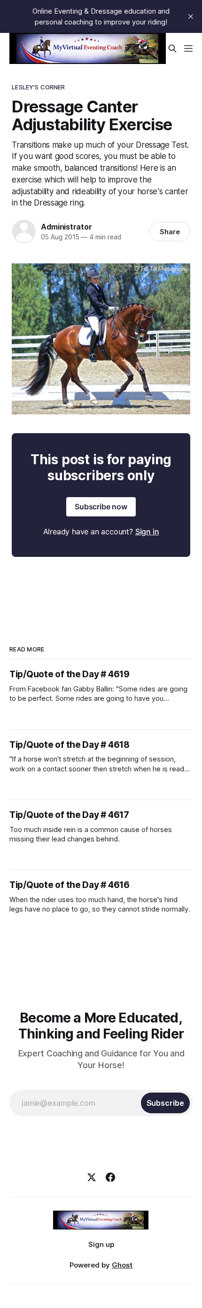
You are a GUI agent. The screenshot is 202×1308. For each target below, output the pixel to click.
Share (170, 231)
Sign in (147, 531)
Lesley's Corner (38, 87)
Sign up (101, 1244)
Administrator (66, 226)
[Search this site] (172, 48)
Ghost (122, 1264)
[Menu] (188, 48)
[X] (91, 1177)
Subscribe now (101, 506)
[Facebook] (110, 1177)
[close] (190, 16)
